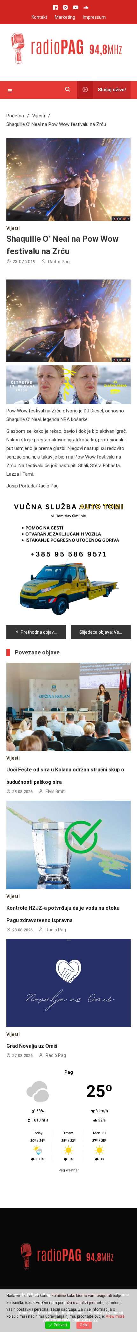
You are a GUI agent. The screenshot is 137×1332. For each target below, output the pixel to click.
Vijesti (13, 228)
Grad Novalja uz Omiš (31, 1046)
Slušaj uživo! (112, 90)
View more (115, 1316)
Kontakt (39, 17)
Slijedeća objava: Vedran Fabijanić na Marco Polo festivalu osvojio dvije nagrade (105, 632)
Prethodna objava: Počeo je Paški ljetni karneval (43, 632)
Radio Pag (59, 261)
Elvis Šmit (55, 791)
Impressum (94, 17)
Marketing (65, 17)
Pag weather (69, 1170)
